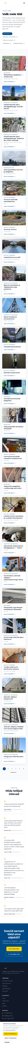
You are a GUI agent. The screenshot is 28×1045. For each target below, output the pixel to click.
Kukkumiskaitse (19, 43)
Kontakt (4, 1006)
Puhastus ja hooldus (10, 36)
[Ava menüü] (24, 3)
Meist (3, 998)
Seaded (7, 1042)
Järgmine (13, 772)
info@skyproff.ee (8, 1015)
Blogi (3, 1003)
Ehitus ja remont (9, 40)
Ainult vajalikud (10, 1038)
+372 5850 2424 (15, 954)
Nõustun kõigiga (10, 1034)
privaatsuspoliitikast (9, 1030)
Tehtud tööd (5, 1001)
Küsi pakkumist (14, 949)
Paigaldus (7, 43)
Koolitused (5, 991)
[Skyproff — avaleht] (6, 3)
